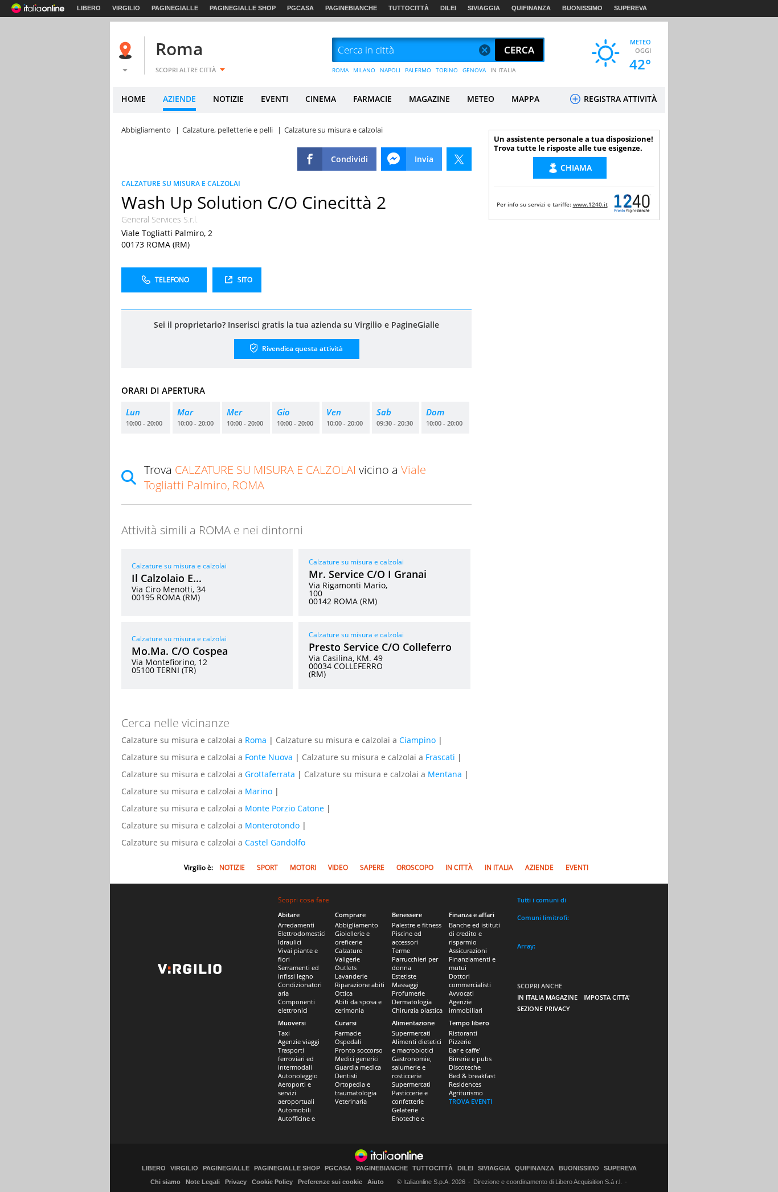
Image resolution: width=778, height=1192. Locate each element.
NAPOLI (390, 70)
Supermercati (411, 1033)
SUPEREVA (630, 8)
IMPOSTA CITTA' (606, 997)
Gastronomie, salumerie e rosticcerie (412, 1067)
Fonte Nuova (269, 757)
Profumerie (408, 993)
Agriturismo (466, 1092)
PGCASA (300, 8)
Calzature (348, 950)
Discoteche (465, 1067)
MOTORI (303, 867)
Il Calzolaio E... (167, 578)
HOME (133, 98)
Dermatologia (412, 1001)
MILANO (364, 70)
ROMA (340, 70)
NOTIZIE (228, 98)
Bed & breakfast (472, 1075)
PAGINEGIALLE (174, 8)
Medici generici (357, 1058)
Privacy (236, 1181)
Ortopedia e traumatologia (355, 1088)
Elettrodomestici (302, 933)
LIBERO (89, 8)
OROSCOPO (414, 867)
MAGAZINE (429, 98)
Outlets (346, 967)
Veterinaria (351, 1101)
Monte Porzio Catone (284, 808)
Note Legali (203, 1181)
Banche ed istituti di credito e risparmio (474, 933)
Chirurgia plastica (417, 1010)
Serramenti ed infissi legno (298, 971)
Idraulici (289, 942)
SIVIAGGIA (484, 8)
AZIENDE (179, 98)
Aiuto (375, 1181)
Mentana (445, 774)
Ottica (344, 993)
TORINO (447, 70)
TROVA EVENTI (470, 1101)
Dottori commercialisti (470, 980)
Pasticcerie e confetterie (410, 1097)
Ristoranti (463, 1033)
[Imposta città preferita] (127, 50)
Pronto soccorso (359, 1050)
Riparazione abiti (359, 984)
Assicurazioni (468, 950)
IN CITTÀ (459, 867)
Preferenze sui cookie (330, 1181)
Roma (179, 48)
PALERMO (418, 70)
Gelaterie (405, 1110)
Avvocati (461, 993)
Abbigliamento (356, 925)
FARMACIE (372, 98)
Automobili (294, 1110)
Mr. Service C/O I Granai (368, 574)
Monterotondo (272, 825)
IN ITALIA (503, 70)
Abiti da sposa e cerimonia (358, 1005)
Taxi (284, 1033)
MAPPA (525, 98)
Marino (258, 791)
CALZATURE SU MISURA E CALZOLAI (180, 183)
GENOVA (474, 70)
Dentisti (346, 1075)
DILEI (448, 8)
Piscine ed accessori (406, 937)
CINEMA (320, 98)
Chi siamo (165, 1181)
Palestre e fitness (416, 925)
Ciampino (417, 740)
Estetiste (404, 976)
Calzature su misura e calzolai (179, 566)
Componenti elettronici (296, 1005)
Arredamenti (296, 925)
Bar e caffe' (464, 1050)
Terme (401, 950)
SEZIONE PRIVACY (543, 1008)
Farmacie (348, 1033)
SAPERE (372, 867)
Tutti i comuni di (541, 900)
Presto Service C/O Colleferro (380, 647)
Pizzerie (460, 1041)
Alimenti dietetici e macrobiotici (416, 1045)
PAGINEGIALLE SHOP (243, 8)
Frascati (440, 757)
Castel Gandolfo (275, 842)
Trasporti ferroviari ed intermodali (296, 1058)
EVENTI (274, 98)
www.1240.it (590, 204)
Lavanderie (351, 976)
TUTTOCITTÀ (408, 8)
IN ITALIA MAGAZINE (547, 997)
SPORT (267, 867)
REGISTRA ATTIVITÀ (619, 98)
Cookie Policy (272, 1181)
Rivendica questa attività (301, 348)
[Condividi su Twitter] (459, 159)
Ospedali (348, 1041)
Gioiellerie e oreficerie (352, 937)
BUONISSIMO (582, 8)
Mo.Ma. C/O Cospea (180, 651)
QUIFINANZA (531, 8)
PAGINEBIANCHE (351, 8)
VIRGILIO (126, 8)
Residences (465, 1084)
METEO (480, 98)
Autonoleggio (298, 1075)
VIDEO (338, 867)
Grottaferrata (270, 774)
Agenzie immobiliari (465, 1005)
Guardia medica (358, 1067)
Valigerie (347, 959)
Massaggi (405, 984)
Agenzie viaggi (299, 1041)
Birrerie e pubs (470, 1058)
